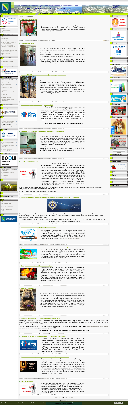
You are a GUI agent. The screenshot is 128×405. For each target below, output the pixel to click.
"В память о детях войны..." (29, 288)
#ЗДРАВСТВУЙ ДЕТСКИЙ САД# (29, 161)
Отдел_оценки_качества (47, 353)
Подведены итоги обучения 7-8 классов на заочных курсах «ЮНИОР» (40, 318)
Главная (5, 13)
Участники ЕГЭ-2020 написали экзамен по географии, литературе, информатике (43, 75)
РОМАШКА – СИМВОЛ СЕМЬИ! (29, 19)
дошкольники (45, 40)
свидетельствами (101, 326)
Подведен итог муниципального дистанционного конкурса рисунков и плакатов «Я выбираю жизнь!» (49, 247)
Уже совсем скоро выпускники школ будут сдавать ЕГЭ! (37, 105)
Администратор (46, 71)
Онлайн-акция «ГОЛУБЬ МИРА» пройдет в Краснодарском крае (38, 227)
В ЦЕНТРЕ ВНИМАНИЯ (27, 381)
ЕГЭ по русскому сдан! (27, 43)
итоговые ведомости (35, 320)
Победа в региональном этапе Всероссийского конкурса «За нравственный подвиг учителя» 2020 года (50, 197)
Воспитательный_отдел (47, 244)
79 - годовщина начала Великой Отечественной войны (36, 266)
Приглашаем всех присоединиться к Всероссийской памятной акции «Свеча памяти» (45, 357)
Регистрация (11, 13)
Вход (17, 13)
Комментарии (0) (61, 71)
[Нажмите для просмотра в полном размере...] (28, 28)
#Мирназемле (75, 238)
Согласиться (118, 402)
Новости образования (28, 40)
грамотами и (90, 326)
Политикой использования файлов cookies (82, 402)
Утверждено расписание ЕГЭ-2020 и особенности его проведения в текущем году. (44, 336)
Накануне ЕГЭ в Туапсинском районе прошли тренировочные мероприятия (42, 131)
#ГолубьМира (66, 238)
